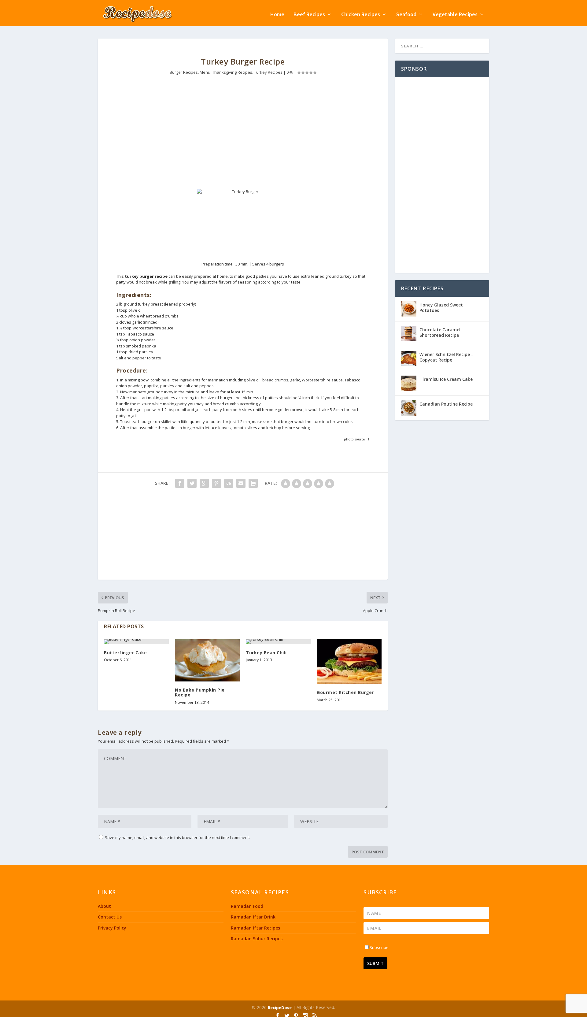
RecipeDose (280, 1007)
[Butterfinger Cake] (136, 641)
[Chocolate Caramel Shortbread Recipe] (408, 333)
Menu (205, 72)
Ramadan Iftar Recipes (255, 928)
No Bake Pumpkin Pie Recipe (200, 692)
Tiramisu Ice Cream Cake (446, 379)
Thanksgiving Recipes (232, 72)
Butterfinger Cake (125, 652)
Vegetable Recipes (455, 15)
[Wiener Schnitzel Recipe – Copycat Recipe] (408, 358)
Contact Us (110, 917)
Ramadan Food (247, 906)
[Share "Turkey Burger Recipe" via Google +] (204, 483)
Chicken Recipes (360, 15)
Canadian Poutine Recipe (446, 404)
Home (277, 15)
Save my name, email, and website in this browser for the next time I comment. (177, 837)
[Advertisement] (243, 137)
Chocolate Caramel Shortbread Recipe (439, 332)
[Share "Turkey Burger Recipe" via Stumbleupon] (229, 483)
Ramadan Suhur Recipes (256, 938)
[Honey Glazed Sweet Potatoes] (408, 309)
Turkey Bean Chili (266, 652)
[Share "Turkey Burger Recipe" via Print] (253, 483)
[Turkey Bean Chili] (278, 641)
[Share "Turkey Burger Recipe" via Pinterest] (216, 483)
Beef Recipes (309, 15)
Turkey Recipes (268, 72)
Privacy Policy (112, 928)
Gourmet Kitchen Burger (345, 692)
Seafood (406, 15)
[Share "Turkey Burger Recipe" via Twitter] (192, 483)
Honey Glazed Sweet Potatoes (441, 307)
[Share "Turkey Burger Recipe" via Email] (241, 483)
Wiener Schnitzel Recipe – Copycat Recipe (446, 357)
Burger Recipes (184, 72)
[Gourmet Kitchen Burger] (349, 661)
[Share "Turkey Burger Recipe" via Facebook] (180, 483)
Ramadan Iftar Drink (253, 917)
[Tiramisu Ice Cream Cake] (408, 383)
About (104, 906)
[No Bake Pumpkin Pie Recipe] (207, 660)
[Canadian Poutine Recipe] (408, 408)
